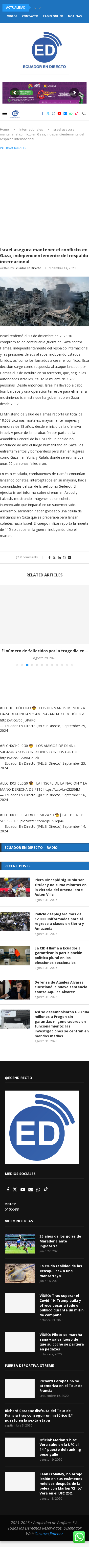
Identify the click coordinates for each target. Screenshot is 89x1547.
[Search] (84, 113)
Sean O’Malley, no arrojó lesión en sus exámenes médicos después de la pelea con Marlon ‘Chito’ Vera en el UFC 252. (61, 1483)
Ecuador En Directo (28, 268)
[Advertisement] (44, 197)
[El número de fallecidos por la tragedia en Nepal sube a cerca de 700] (44, 614)
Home (4, 129)
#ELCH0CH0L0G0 (14, 745)
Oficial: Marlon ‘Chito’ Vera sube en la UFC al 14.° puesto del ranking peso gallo (60, 1447)
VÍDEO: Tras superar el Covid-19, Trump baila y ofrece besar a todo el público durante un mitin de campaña (62, 1305)
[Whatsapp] (70, 113)
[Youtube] (59, 113)
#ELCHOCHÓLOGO (15, 708)
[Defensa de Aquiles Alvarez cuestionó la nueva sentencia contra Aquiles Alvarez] (15, 990)
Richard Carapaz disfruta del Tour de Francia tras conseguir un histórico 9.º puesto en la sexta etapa (39, 1415)
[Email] (65, 113)
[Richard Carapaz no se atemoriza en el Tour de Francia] (20, 1388)
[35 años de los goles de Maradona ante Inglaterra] (20, 1244)
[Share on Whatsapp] (64, 557)
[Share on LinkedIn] (59, 557)
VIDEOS (12, 16)
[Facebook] (43, 113)
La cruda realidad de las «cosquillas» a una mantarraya (61, 1271)
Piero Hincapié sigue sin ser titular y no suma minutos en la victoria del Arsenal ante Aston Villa (61, 887)
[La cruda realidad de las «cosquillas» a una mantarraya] (20, 1273)
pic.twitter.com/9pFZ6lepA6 (42, 821)
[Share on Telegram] (69, 557)
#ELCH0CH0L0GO (14, 815)
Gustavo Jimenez (49, 1533)
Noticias (75, 16)
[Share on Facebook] (49, 557)
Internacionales (31, 129)
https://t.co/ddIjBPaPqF (18, 720)
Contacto (30, 16)
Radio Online (53, 16)
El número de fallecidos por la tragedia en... (44, 650)
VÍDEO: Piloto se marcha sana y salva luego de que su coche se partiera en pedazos (62, 1341)
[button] (35, 8)
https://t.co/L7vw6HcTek (19, 758)
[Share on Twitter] (54, 557)
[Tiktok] (76, 113)
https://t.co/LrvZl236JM (62, 789)
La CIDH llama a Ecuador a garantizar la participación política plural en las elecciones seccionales (58, 955)
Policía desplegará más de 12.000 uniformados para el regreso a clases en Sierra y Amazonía (59, 921)
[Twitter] (48, 113)
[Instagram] (53, 113)
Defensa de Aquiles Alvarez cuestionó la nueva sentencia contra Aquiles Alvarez (61, 987)
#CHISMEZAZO (42, 815)
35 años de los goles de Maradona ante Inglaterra (60, 1241)
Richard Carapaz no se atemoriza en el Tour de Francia (61, 1386)
